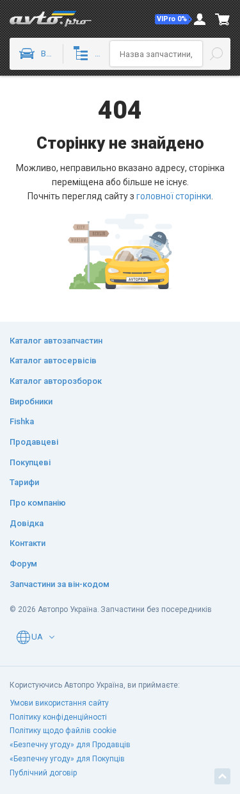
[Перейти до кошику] (222, 19)
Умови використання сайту (59, 703)
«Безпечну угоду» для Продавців (70, 744)
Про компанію (38, 503)
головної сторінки (173, 196)
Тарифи (24, 482)
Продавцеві (34, 442)
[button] (173, 19)
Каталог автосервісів (53, 360)
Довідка (27, 523)
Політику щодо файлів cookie (63, 730)
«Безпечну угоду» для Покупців (67, 758)
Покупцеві (30, 462)
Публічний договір (43, 772)
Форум (23, 563)
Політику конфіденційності (58, 717)
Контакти (27, 543)
